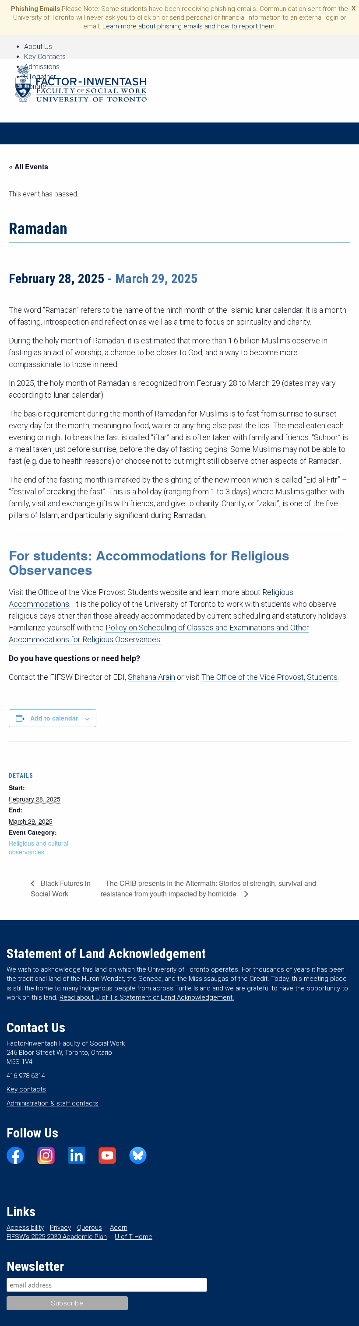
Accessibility (25, 1228)
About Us (38, 46)
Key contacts (26, 1089)
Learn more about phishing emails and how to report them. (189, 26)
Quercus (89, 1228)
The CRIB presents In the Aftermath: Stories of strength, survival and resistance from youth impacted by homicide (208, 888)
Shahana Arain (151, 677)
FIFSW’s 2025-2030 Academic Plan (57, 1237)
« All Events (28, 166)
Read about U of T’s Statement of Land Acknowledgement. (147, 997)
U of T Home (133, 1237)
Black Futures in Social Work (61, 888)
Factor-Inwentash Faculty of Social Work (81, 85)
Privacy (60, 1228)
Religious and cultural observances (38, 847)
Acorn (118, 1228)
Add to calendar (54, 718)
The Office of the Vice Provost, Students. (270, 677)
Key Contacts (45, 56)
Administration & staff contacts (53, 1103)
